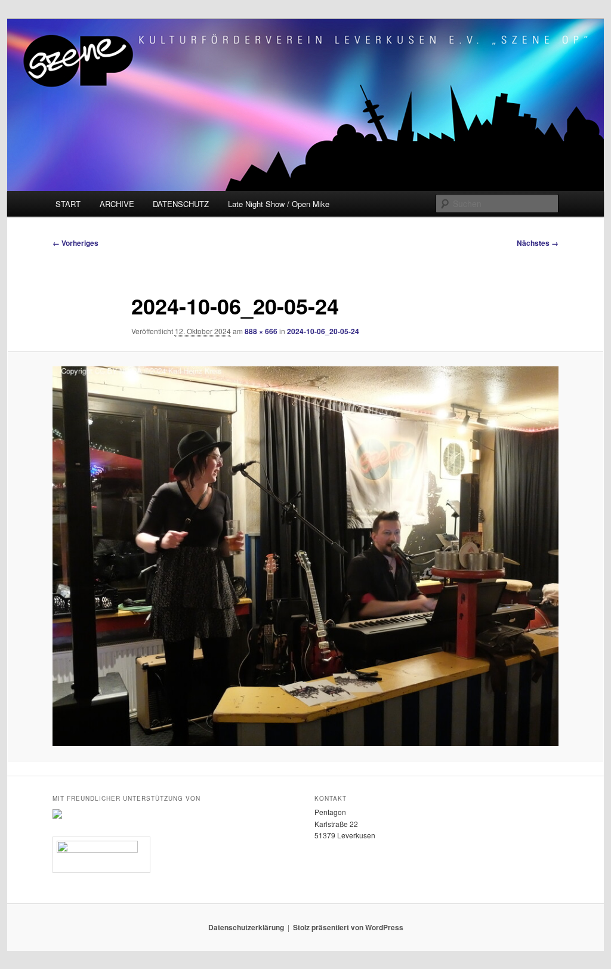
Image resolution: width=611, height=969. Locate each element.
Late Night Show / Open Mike (278, 203)
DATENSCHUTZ (181, 203)
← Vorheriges (75, 242)
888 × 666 (261, 331)
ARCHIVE (117, 203)
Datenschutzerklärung (246, 927)
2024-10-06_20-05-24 (323, 331)
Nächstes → (537, 242)
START (68, 203)
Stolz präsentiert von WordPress (348, 927)
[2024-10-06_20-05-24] (305, 556)
